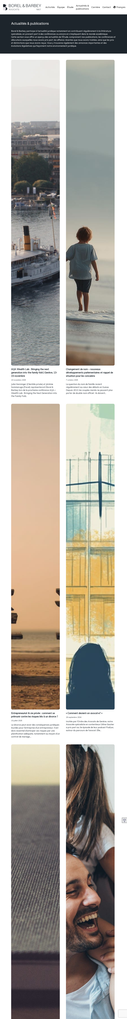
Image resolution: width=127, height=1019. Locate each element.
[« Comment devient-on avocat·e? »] (90, 557)
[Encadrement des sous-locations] (35, 383)
